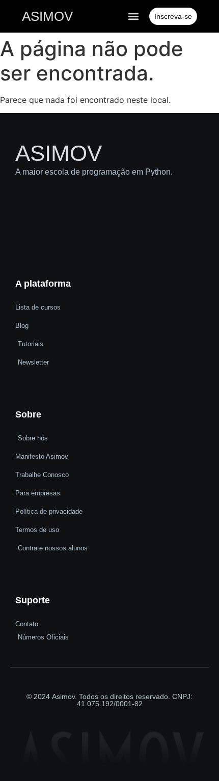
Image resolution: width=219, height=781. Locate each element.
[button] (133, 16)
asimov (47, 16)
